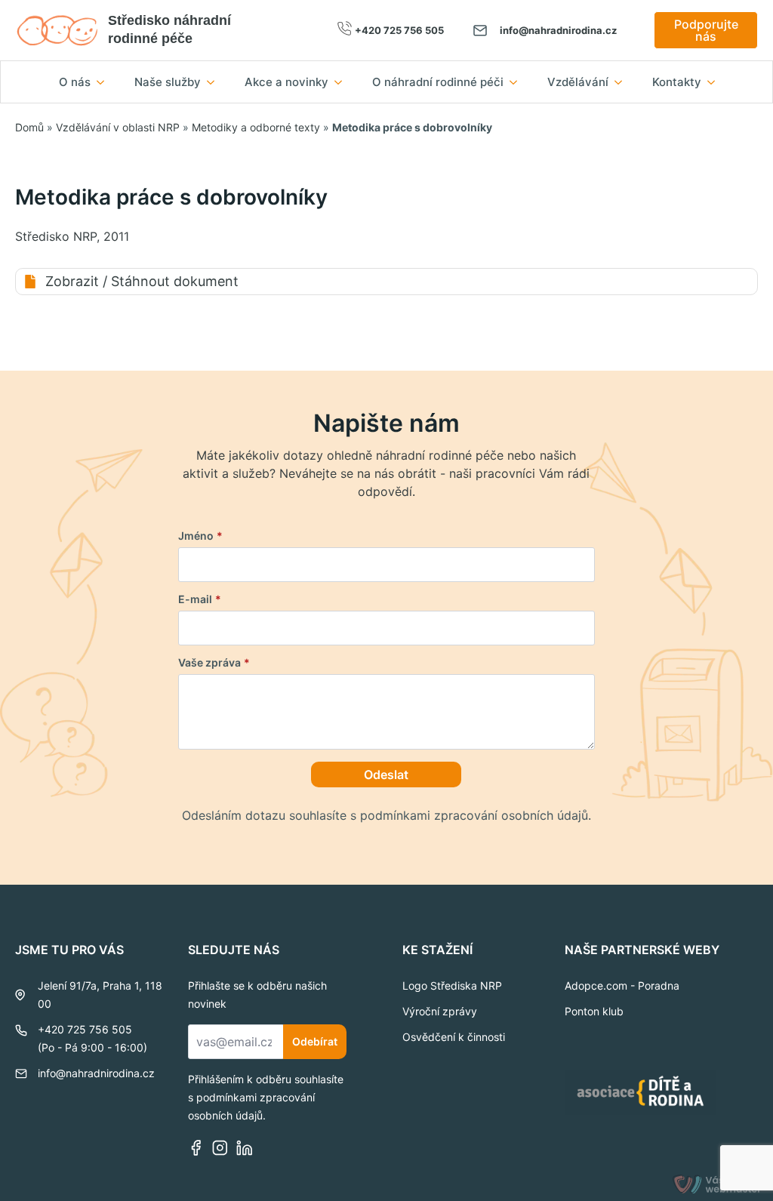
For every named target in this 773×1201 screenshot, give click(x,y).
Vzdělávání (577, 82)
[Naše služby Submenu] (215, 82)
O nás (75, 82)
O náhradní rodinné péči (438, 82)
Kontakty (676, 82)
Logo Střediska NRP (452, 985)
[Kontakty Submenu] (715, 82)
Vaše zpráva (214, 662)
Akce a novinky (286, 82)
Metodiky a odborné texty (256, 127)
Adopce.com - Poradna (622, 985)
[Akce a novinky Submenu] (342, 82)
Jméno (200, 536)
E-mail (199, 599)
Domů (29, 127)
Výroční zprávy (439, 1011)
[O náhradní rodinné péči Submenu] (518, 82)
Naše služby (167, 82)
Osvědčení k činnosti (453, 1036)
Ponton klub (594, 1011)
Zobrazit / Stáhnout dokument (142, 281)
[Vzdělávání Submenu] (622, 82)
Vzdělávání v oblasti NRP (118, 127)
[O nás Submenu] (105, 82)
